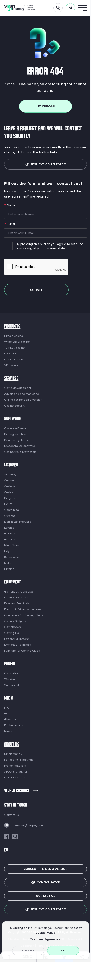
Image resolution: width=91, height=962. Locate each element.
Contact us (11, 815)
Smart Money (13, 754)
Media (9, 698)
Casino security (14, 405)
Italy (7, 551)
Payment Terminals (16, 603)
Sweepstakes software (19, 446)
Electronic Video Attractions (22, 609)
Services (11, 379)
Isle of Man (11, 545)
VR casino (11, 365)
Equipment (12, 582)
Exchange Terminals (17, 645)
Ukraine (9, 569)
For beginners (13, 725)
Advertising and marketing (21, 394)
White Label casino (17, 342)
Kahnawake (12, 557)
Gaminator (11, 673)
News (8, 731)
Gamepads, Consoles (18, 591)
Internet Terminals (16, 597)
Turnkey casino (14, 347)
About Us (11, 745)
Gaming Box (12, 633)
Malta (7, 563)
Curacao (10, 516)
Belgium (9, 498)
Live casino (11, 353)
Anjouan (9, 480)
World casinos (16, 791)
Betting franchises (16, 434)
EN (6, 850)
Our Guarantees (15, 777)
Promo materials (15, 765)
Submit (36, 290)
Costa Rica (11, 510)
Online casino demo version (23, 400)
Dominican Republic (17, 522)
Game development (17, 388)
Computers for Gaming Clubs (23, 615)
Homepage (45, 106)
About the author (15, 771)
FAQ (7, 707)
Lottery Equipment (16, 639)
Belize (8, 504)
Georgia (9, 533)
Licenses (11, 465)
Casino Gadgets (15, 621)
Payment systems (16, 440)
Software (12, 419)
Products (12, 327)
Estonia (9, 527)
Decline (28, 950)
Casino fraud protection (20, 452)
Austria (8, 492)
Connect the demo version (45, 869)
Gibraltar (9, 539)
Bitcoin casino (13, 336)
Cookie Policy (45, 932)
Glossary (10, 719)
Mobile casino (13, 359)
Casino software (15, 428)
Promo (9, 664)
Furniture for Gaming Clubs (22, 650)
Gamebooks (12, 627)
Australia (10, 486)
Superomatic (12, 685)
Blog (7, 713)
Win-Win (9, 679)
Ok (63, 950)
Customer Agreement (45, 939)
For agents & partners (18, 760)
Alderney (10, 474)
